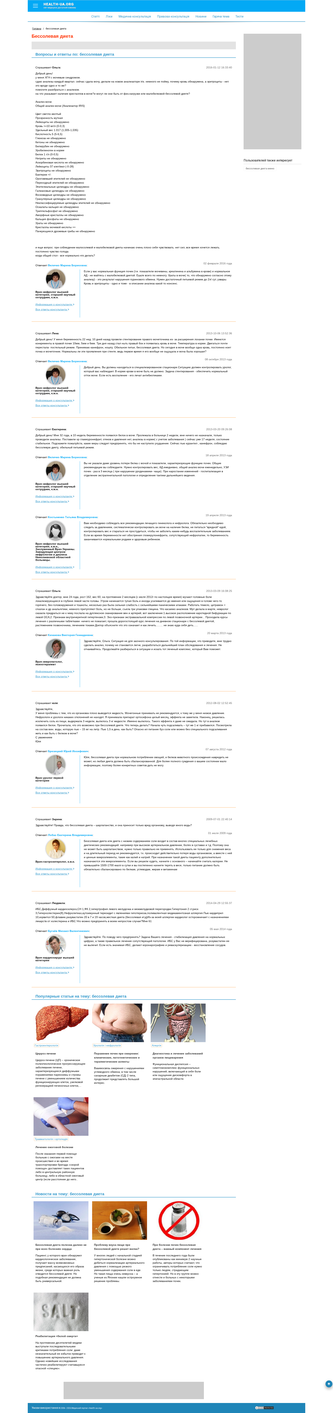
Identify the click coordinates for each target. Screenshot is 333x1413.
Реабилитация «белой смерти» (56, 1336)
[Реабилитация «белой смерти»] (62, 1312)
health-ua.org (60, 5)
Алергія (156, 1045)
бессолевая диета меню (260, 168)
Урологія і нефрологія (107, 1045)
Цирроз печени (45, 1053)
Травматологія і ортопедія (51, 1139)
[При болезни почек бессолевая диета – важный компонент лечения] (180, 1220)
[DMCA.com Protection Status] (264, 1408)
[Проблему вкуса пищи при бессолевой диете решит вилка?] (121, 1220)
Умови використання (45, 1407)
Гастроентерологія (46, 1045)
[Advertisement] (272, 91)
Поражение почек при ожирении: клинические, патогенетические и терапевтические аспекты (117, 1057)
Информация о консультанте (54, 304)
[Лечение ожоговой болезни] (62, 1116)
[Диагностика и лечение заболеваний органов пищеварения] (180, 1023)
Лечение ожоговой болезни (54, 1147)
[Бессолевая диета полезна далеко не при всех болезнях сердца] (62, 1220)
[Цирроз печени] (62, 1023)
